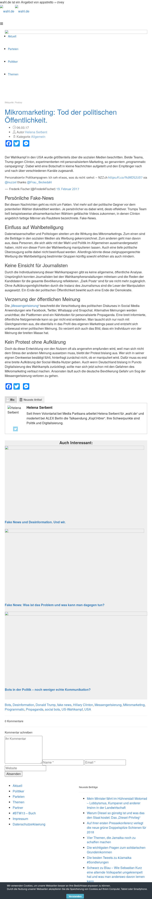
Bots (8, 704)
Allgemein (38, 136)
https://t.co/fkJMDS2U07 (125, 177)
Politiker (18, 791)
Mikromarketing (134, 704)
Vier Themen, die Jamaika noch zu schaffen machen (111, 839)
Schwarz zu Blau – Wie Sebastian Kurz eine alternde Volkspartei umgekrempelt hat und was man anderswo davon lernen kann (116, 874)
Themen (18, 802)
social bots (52, 709)
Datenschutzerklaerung (29, 824)
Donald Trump (46, 704)
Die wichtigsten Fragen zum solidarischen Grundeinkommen (116, 849)
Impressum (20, 818)
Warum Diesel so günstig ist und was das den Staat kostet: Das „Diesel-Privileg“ (115, 815)
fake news (64, 704)
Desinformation (23, 704)
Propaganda (34, 709)
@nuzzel (10, 182)
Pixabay (18, 102)
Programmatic (14, 709)
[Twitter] (15, 428)
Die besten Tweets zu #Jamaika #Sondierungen (109, 859)
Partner (18, 807)
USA (87, 709)
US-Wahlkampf (72, 709)
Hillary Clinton (83, 704)
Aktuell (17, 785)
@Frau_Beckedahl (39, 182)
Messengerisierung (24, 305)
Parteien (19, 796)
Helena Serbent (36, 132)
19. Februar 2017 (67, 188)
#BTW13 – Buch (24, 813)
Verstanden (75, 896)
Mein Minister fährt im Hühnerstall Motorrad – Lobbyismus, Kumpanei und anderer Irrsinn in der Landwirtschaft (117, 803)
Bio (12, 399)
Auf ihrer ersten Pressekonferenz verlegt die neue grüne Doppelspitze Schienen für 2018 (116, 827)
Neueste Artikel (33, 399)
